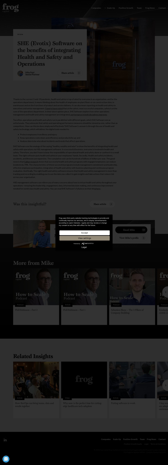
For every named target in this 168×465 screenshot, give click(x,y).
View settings (84, 238)
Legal (84, 247)
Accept (84, 233)
